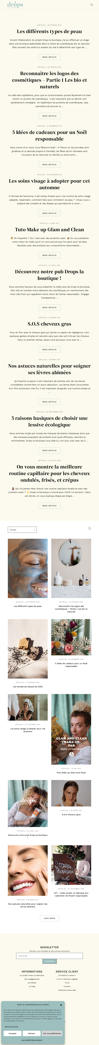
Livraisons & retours (67, 975)
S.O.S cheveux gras (49, 323)
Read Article (49, 57)
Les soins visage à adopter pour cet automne (49, 184)
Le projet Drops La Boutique (32, 975)
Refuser (31, 1033)
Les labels (32, 983)
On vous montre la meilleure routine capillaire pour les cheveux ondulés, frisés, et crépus (49, 473)
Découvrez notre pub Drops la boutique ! (49, 275)
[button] (61, 1005)
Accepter (13, 1033)
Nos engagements (31, 979)
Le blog (32, 986)
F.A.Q (67, 983)
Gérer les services (11, 1026)
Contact (67, 986)
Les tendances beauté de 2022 (28, 686)
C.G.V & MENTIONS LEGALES (31, 1040)
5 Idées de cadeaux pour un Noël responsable (49, 135)
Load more (49, 918)
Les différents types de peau (49, 31)
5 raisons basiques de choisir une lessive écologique (49, 421)
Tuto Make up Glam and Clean (49, 229)
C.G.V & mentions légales (67, 979)
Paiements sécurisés (67, 990)
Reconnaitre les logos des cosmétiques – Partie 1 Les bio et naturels (49, 80)
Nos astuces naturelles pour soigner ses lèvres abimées (49, 369)
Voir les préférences (52, 1033)
